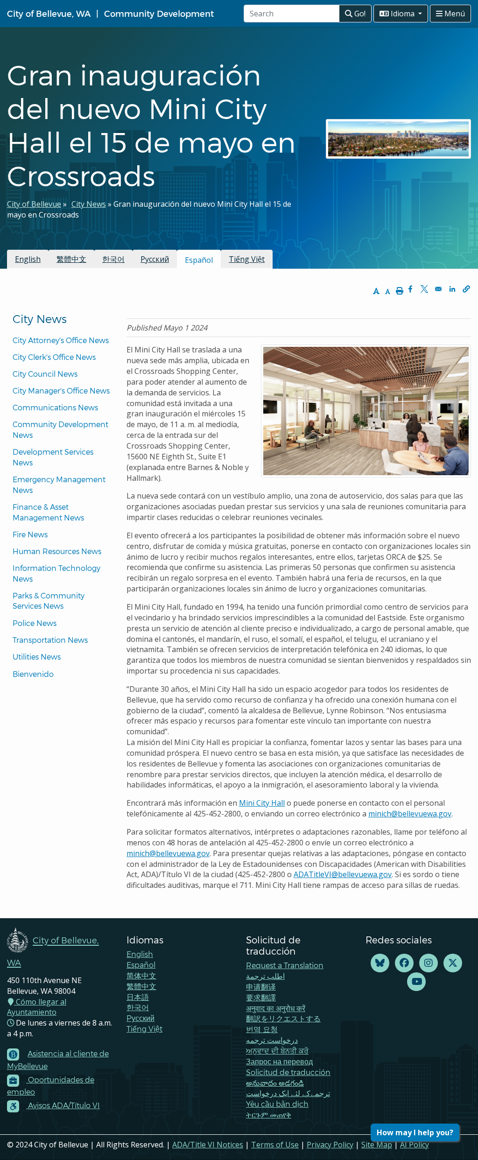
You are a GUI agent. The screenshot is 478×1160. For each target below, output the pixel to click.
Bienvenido (34, 673)
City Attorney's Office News (61, 340)
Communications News (55, 407)
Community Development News (61, 429)
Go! (359, 13)
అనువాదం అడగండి (275, 1082)
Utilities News (37, 656)
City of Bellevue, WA (49, 13)
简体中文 (141, 975)
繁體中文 (71, 259)
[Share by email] (438, 289)
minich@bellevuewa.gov (409, 813)
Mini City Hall (262, 803)
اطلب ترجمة (265, 975)
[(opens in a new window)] (380, 963)
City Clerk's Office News (54, 356)
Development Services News (54, 457)
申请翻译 (261, 986)
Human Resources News (57, 551)
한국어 (113, 259)
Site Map (376, 1144)
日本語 (138, 996)
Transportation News (50, 639)
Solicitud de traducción (288, 1072)
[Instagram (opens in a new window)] (428, 963)
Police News (34, 623)
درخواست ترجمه (272, 1039)
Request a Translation (284, 965)
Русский (155, 259)
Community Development (159, 13)
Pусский (141, 1017)
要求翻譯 (261, 997)
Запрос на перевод (279, 1061)
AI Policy (414, 1144)
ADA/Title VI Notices (207, 1144)
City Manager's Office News (61, 390)
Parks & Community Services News (49, 601)
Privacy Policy (330, 1144)
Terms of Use (275, 1144)
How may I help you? (415, 1132)
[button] (466, 289)
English (28, 259)
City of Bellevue (34, 204)
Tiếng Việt (247, 259)
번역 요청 (262, 1029)
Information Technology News (57, 573)
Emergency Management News (60, 484)
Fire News (30, 534)
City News (88, 204)
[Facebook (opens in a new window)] (404, 963)
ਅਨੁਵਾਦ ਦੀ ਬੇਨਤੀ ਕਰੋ (277, 1050)
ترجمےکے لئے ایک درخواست (288, 1093)
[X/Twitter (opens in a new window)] (452, 963)
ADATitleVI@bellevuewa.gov (343, 874)
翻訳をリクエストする (283, 1018)
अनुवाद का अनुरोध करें (275, 1008)
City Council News (45, 373)
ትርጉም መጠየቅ (268, 1114)
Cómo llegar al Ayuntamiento (36, 1007)
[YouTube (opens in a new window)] (416, 981)
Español (141, 964)
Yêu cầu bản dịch (277, 1103)
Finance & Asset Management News (48, 512)
